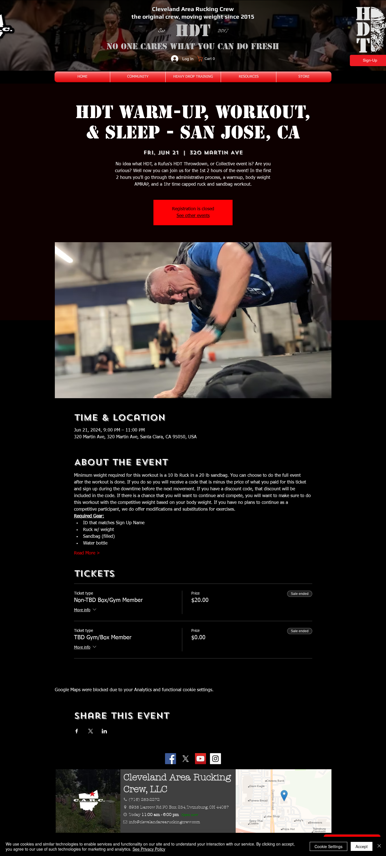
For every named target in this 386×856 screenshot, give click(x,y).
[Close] (379, 846)
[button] (207, 58)
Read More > (87, 553)
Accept (361, 846)
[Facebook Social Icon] (170, 758)
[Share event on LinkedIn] (104, 731)
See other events (193, 216)
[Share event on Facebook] (76, 731)
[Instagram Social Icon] (215, 758)
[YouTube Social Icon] (200, 758)
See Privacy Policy (149, 849)
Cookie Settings (328, 846)
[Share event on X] (90, 731)
